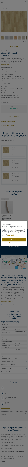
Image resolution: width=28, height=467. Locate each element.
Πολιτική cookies (10, 235)
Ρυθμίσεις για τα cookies (14, 242)
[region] (14, 233)
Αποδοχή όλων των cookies (14, 239)
